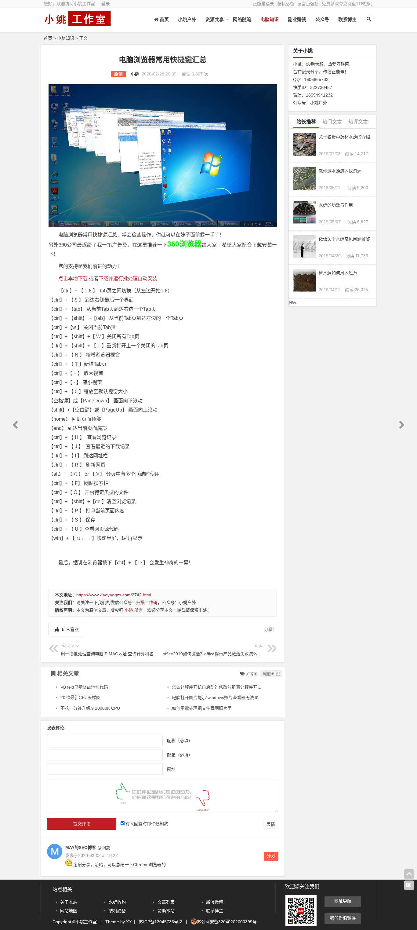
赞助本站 (166, 910)
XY (129, 921)
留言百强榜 (308, 3)
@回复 (103, 847)
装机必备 (285, 3)
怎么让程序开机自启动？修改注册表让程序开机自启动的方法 (229, 687)
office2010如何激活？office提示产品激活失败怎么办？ (214, 650)
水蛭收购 (117, 902)
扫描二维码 (147, 602)
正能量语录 (263, 3)
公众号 (322, 19)
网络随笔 (242, 19)
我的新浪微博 (343, 917)
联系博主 (347, 19)
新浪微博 (214, 902)
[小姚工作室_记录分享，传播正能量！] (77, 24)
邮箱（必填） (180, 754)
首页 (48, 38)
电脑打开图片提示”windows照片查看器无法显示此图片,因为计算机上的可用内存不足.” (253, 697)
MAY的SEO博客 (80, 847)
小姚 (135, 73)
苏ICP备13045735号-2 (160, 921)
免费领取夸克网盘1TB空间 (347, 3)
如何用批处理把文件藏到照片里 (202, 708)
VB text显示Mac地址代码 (84, 687)
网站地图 (68, 910)
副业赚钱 (297, 19)
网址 (171, 769)
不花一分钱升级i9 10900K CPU (90, 708)
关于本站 (68, 902)
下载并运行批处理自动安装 (128, 278)
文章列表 (166, 902)
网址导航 (342, 901)
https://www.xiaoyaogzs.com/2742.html (113, 594)
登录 (105, 3)
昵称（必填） (180, 740)
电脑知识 (269, 19)
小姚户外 (187, 19)
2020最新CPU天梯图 (80, 697)
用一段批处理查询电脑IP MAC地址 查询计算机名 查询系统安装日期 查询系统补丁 (138, 650)
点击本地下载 (73, 278)
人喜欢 (70, 629)
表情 (271, 824)
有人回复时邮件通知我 (146, 823)
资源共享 (214, 19)
